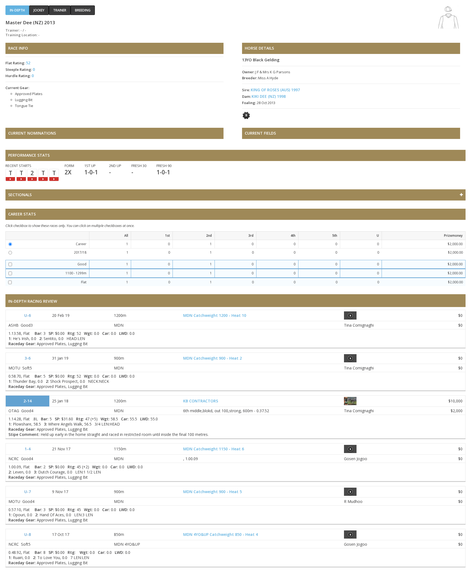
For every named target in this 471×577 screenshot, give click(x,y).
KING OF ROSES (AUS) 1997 (275, 89)
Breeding (82, 10)
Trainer (59, 10)
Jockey (39, 10)
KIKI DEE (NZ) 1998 (269, 96)
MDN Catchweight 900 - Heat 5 (212, 491)
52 (28, 62)
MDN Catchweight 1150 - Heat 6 (213, 448)
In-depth (17, 10)
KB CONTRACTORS (200, 400)
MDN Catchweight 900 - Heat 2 (212, 358)
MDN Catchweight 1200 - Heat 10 (214, 315)
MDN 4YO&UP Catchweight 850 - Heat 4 (220, 534)
